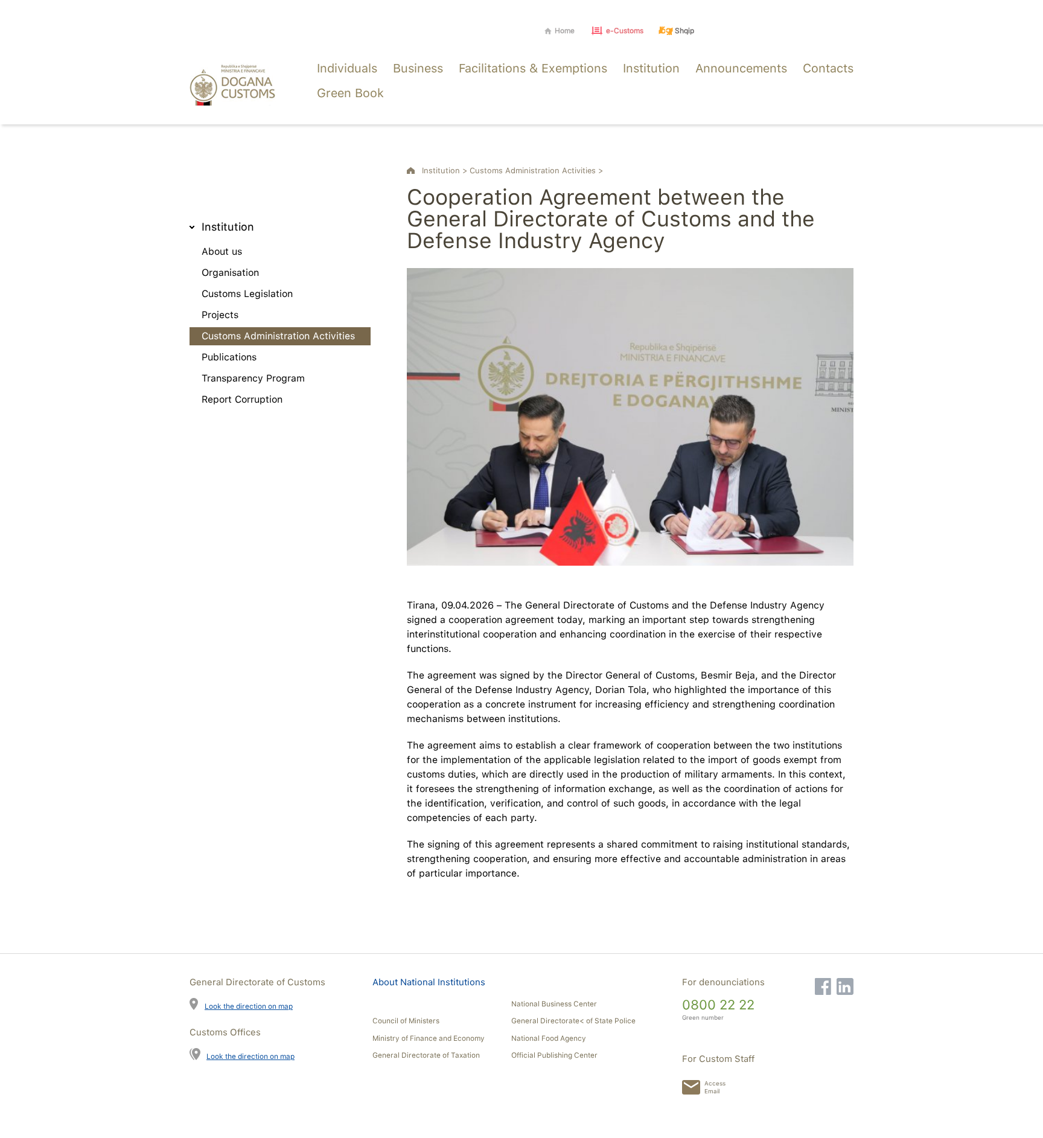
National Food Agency (548, 1038)
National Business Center (554, 1004)
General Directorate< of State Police (573, 1021)
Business (418, 68)
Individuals (347, 68)
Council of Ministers (405, 1021)
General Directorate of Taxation (426, 1055)
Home (565, 31)
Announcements (741, 68)
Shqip (684, 31)
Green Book (350, 93)
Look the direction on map (249, 1006)
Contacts (828, 68)
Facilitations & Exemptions (533, 68)
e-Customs (624, 31)
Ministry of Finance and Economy (428, 1038)
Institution (651, 68)
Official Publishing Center (554, 1055)
